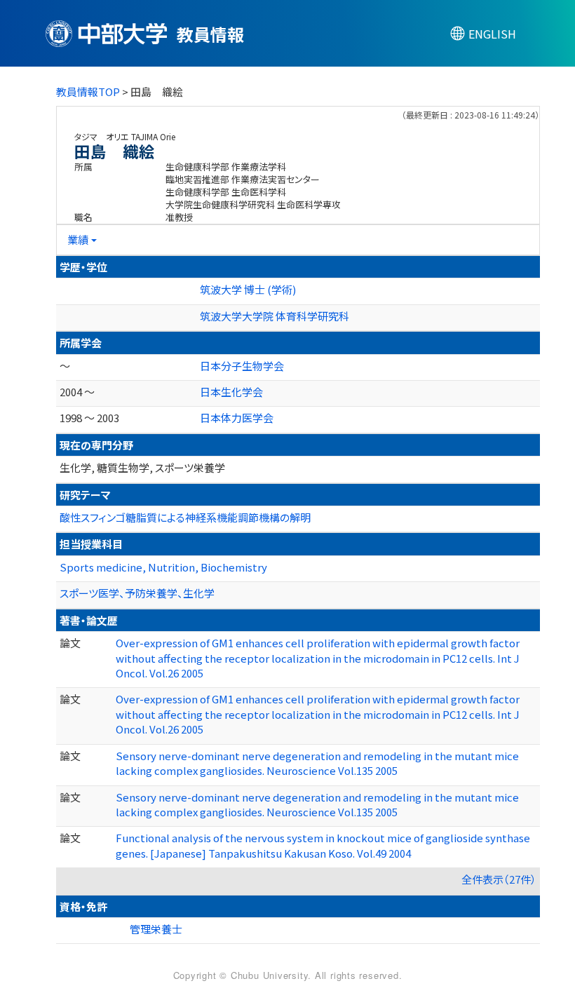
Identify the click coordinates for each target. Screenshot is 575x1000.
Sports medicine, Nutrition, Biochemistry (163, 567)
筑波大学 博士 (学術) (248, 289)
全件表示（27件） (498, 879)
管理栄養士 (156, 928)
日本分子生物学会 (242, 365)
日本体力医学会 (236, 417)
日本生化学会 (231, 391)
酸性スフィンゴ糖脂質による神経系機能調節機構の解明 (185, 517)
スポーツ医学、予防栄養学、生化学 (137, 593)
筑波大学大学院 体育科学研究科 (274, 316)
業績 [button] (77, 239)
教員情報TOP (88, 91)
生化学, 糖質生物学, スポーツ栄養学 (142, 467)
